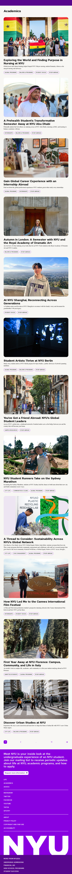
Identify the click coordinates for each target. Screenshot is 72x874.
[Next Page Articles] (67, 742)
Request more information (15, 773)
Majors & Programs (26, 72)
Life (5, 780)
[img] (36, 36)
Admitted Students (11, 674)
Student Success (11, 871)
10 (51, 742)
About (6, 817)
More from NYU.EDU (12, 859)
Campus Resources (11, 430)
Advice (6, 787)
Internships (9, 133)
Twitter (7, 796)
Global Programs (10, 72)
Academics (8, 783)
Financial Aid (9, 865)
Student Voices (41, 72)
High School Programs (14, 868)
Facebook (8, 800)
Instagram (8, 793)
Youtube (7, 804)
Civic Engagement (19, 553)
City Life (7, 490)
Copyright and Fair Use (14, 824)
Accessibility (9, 828)
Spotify (7, 811)
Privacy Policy (10, 821)
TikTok (6, 807)
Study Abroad (53, 72)
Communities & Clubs (20, 490)
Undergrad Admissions (14, 862)
